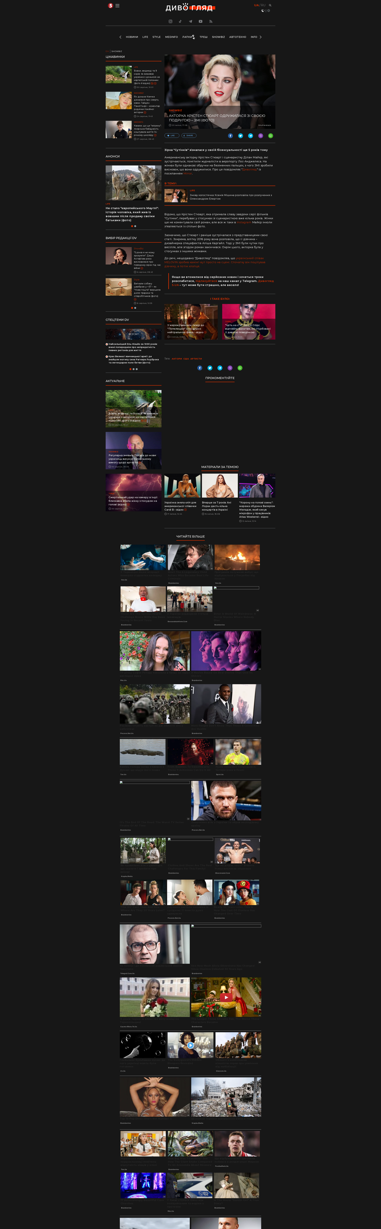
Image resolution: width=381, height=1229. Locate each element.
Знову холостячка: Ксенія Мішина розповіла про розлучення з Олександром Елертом (231, 197)
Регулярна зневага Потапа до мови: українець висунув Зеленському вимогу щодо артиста (132, 453)
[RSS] (211, 21)
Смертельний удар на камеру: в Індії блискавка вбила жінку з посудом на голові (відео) (133, 495)
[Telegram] (190, 21)
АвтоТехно (237, 37)
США (186, 358)
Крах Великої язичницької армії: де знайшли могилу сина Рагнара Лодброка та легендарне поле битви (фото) (134, 353)
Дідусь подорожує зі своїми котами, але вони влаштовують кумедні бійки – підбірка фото (130, 212)
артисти (196, 358)
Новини (132, 37)
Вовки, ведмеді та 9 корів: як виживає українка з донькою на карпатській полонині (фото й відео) (147, 77)
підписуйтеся (206, 281)
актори (177, 358)
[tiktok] (180, 21)
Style (157, 37)
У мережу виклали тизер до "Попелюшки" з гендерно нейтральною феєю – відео (185, 329)
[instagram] (170, 21)
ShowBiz (218, 37)
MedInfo (171, 37)
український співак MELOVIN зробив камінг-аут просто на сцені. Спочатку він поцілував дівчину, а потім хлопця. (215, 262)
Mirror (188, 173)
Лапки (187, 37)
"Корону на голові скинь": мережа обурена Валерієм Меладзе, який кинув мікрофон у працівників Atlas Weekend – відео (257, 509)
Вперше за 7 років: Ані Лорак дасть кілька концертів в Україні (216, 506)
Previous (121, 37)
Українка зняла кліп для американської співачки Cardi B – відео (180, 506)
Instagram (244, 222)
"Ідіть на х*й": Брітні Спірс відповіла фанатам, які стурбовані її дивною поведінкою (248, 329)
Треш (204, 37)
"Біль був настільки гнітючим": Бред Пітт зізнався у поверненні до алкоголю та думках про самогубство (147, 258)
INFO (254, 37)
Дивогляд (249, 169)
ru (263, 5)
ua (256, 5)
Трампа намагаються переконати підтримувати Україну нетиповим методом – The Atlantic (146, 286)
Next (260, 37)
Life (145, 37)
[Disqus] (219, 425)
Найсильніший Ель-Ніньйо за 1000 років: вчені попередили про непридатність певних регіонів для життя (133, 341)
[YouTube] (201, 21)
